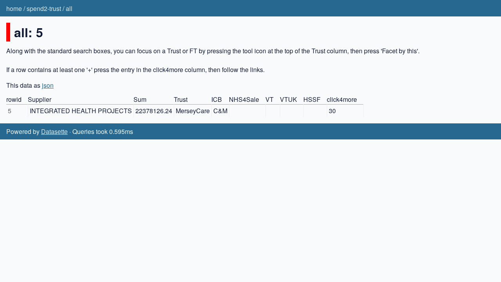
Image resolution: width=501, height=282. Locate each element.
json (48, 85)
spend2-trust (44, 8)
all (69, 8)
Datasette (54, 131)
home (14, 8)
